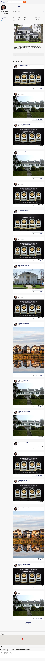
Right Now (17, 6)
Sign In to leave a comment (22, 55)
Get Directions (42, 646)
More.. (41, 88)
